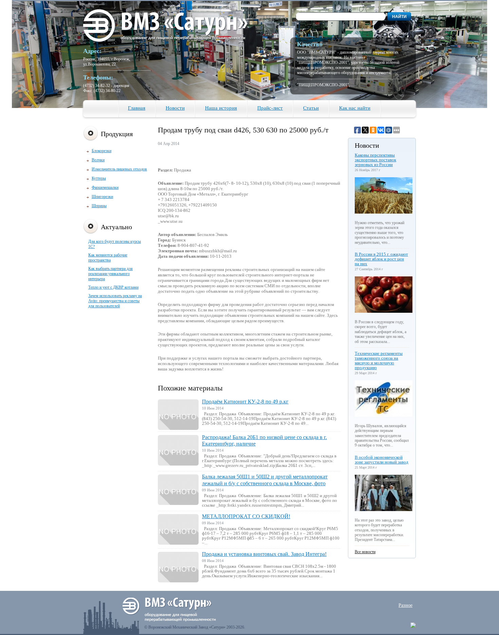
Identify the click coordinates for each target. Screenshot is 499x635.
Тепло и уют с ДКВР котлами (113, 287)
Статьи (311, 108)
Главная (136, 108)
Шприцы (99, 205)
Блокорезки (101, 150)
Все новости (365, 551)
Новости (175, 108)
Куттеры (99, 178)
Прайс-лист (270, 108)
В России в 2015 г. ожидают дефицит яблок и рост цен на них (381, 259)
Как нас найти (354, 108)
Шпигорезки (102, 196)
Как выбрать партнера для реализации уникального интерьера (110, 273)
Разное (405, 605)
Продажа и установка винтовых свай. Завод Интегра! (264, 554)
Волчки (98, 160)
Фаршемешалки (105, 187)
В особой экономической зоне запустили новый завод (381, 460)
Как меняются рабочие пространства (107, 257)
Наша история (221, 108)
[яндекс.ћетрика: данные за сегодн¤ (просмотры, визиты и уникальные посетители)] (413, 625)
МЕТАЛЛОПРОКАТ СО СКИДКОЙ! (246, 516)
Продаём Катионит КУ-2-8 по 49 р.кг (245, 401)
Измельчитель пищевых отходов (119, 169)
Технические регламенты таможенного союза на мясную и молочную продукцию (379, 360)
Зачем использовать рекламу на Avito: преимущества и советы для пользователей (115, 300)
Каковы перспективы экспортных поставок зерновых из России (375, 159)
